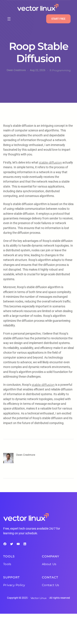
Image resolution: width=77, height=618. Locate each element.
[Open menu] (9, 18)
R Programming (60, 70)
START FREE (58, 18)
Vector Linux (38, 598)
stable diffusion (50, 162)
